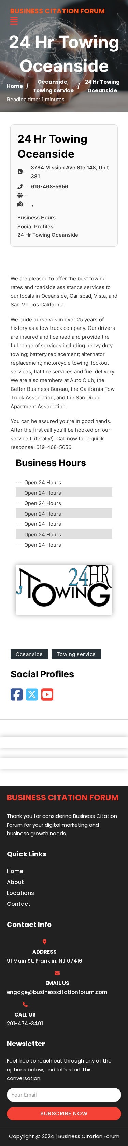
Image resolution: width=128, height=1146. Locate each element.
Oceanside (52, 82)
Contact (18, 904)
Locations (20, 893)
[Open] (14, 21)
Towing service (53, 90)
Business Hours (36, 217)
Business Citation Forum (57, 11)
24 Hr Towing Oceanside (47, 235)
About (15, 882)
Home (15, 86)
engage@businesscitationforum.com (57, 992)
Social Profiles (35, 226)
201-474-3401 (25, 1023)
